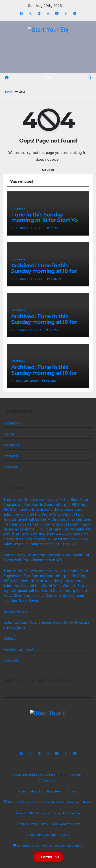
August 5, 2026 (28, 329)
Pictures (10, 456)
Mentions (11, 445)
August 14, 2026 (29, 279)
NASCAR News (39, 813)
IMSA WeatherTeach (66, 824)
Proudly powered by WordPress (33, 774)
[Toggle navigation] (49, 77)
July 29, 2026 (27, 380)
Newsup (75, 774)
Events (20, 813)
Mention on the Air (19, 649)
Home (8, 92)
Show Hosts (54, 791)
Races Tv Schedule (66, 813)
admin (55, 228)
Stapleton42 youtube (41, 834)
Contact (72, 791)
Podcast (10, 467)
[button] (89, 77)
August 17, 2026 (29, 228)
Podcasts (11, 660)
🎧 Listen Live (48, 857)
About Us (36, 791)
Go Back (48, 169)
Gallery (9, 638)
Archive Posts (15, 611)
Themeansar (47, 780)
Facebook (19, 208)
